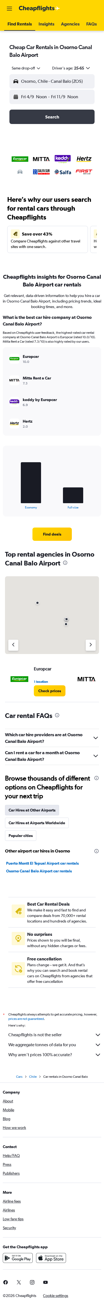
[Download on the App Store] (51, 1258)
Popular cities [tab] (21, 835)
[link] (52, 534)
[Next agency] (91, 645)
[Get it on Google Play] (18, 1258)
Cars (19, 1077)
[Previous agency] (13, 645)
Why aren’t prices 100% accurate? (40, 1054)
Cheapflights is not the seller (35, 1034)
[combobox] (26, 68)
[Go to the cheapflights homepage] (39, 8)
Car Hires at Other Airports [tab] (32, 810)
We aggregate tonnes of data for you (42, 1044)
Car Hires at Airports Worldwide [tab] (37, 823)
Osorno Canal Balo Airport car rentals (39, 871)
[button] (9, 8)
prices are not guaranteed (26, 1019)
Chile (33, 1077)
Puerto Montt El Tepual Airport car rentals (42, 863)
